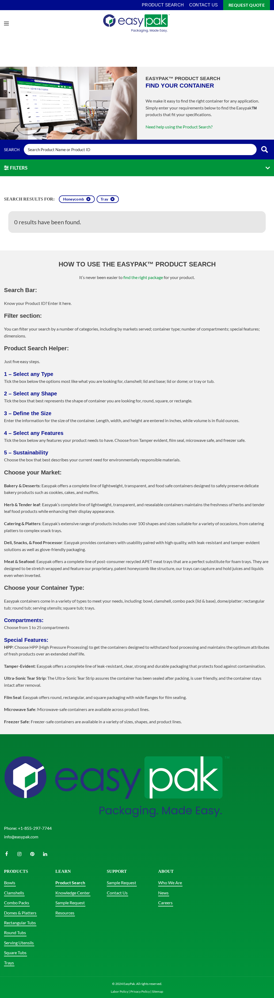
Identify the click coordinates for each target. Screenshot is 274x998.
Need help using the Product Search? (179, 126)
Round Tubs (15, 932)
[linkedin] (45, 854)
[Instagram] (19, 854)
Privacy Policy (140, 991)
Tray (104, 199)
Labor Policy (119, 991)
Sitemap (157, 991)
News (163, 892)
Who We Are (170, 882)
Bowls (9, 882)
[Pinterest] (32, 854)
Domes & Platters (20, 912)
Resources (64, 912)
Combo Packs (16, 902)
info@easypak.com (21, 836)
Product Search (70, 882)
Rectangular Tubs (20, 922)
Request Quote (247, 4)
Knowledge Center (72, 892)
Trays (9, 962)
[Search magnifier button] (264, 149)
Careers (165, 902)
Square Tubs (15, 952)
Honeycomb (73, 199)
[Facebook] (6, 854)
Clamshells (14, 892)
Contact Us (117, 892)
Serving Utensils (19, 942)
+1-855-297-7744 (35, 828)
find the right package (143, 277)
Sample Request (70, 902)
